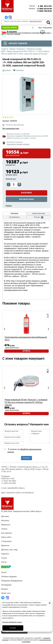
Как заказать (6, 533)
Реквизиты (5, 525)
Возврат (4, 589)
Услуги (4, 572)
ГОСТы (4, 562)
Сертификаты (14, 217)
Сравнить (8, 70)
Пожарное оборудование (11, 581)
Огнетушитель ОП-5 (35, 21)
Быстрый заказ (26, 199)
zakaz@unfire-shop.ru (16, 488)
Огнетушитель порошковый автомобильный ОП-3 (26, 338)
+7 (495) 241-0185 (8, 483)
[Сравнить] (48, 317)
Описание (14, 214)
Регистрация (47, 27)
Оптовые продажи (9, 577)
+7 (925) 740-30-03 (44, 11)
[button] (47, 111)
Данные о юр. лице (9, 550)
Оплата (9, 206)
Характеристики (38, 214)
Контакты (5, 521)
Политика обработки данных (12, 622)
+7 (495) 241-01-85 (44, 9)
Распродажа (6, 585)
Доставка (5, 516)
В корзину (26, 193)
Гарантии (5, 554)
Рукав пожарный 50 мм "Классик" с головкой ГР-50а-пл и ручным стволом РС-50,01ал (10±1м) (26, 402)
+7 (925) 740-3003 (8, 481)
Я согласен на (24, 450)
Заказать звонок (10, 28)
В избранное (20, 70)
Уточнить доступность (15, 125)
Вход (40, 27)
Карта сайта (6, 537)
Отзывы (38, 217)
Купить (26, 351)
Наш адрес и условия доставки (18, 144)
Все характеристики (10, 129)
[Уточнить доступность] (48, 315)
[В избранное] (48, 372)
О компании (6, 541)
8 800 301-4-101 (45, 6)
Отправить (26, 458)
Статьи (4, 558)
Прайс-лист (6, 593)
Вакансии (5, 546)
